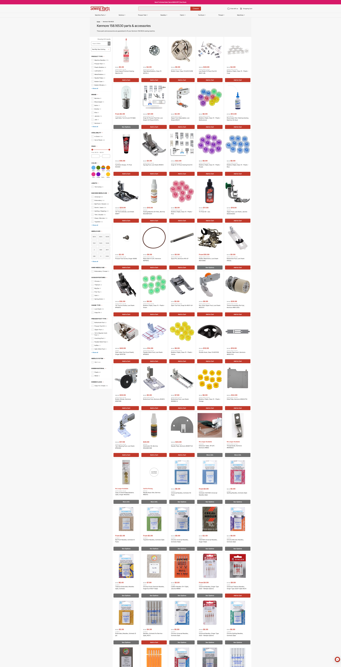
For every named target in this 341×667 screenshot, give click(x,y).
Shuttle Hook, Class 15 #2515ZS (209, 352)
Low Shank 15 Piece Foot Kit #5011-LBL (208, 72)
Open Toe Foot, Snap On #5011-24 (182, 305)
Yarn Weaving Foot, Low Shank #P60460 (124, 447)
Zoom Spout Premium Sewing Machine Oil (124, 72)
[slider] (92, 149)
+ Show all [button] (94, 88)
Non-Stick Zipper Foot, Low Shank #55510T (209, 306)
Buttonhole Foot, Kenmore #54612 (154, 399)
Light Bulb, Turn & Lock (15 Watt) (125, 118)
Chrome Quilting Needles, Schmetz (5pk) (235, 634)
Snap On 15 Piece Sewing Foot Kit (181, 165)
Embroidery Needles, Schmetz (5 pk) (125, 634)
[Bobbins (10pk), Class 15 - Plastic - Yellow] (182, 341)
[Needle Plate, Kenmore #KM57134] (182, 435)
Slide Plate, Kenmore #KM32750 (237, 399)
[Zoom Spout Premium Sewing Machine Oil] (126, 60)
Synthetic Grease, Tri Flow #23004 (123, 166)
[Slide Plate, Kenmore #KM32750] (237, 388)
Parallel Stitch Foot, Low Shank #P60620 (153, 353)
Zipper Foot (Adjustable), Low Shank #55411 (180, 119)
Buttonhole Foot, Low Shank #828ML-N (180, 400)
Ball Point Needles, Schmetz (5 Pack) (125, 541)
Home (98, 21)
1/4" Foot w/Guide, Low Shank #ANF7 (124, 213)
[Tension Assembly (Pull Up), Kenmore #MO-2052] (237, 294)
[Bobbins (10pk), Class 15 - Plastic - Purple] (209, 154)
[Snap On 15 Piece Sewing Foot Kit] (182, 154)
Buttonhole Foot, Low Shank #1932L (235, 259)
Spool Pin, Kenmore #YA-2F (179, 258)
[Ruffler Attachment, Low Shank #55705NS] (209, 247)
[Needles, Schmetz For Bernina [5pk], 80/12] (154, 622)
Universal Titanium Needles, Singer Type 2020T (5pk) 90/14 (236, 587)
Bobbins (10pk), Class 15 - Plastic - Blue (238, 166)
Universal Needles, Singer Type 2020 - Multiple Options (209, 587)
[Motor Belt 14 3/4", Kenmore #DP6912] (154, 247)
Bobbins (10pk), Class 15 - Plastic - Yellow (182, 353)
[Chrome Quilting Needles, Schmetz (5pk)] (237, 622)
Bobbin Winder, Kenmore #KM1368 (123, 400)
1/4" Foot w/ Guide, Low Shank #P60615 (124, 306)
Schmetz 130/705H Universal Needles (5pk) (208, 494)
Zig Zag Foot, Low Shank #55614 (153, 165)
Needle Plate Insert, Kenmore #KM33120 (236, 353)
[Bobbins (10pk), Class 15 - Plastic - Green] (154, 294)
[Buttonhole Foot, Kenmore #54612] (154, 388)
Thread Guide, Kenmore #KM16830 (234, 447)
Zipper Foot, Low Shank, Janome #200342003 (237, 213)
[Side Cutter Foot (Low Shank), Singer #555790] (126, 341)
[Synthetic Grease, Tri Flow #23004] (126, 154)
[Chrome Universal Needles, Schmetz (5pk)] (182, 622)
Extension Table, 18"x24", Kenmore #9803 (207, 447)
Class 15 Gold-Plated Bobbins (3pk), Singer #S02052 (124, 493)
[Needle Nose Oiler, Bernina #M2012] (154, 482)
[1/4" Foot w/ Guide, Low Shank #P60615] (126, 294)
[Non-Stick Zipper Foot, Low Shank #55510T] (209, 294)
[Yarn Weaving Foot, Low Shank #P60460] (126, 435)
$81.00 (102, 152)
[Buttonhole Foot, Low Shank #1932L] (237, 247)
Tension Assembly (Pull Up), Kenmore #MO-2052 (235, 306)
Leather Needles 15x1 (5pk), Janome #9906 (180, 587)
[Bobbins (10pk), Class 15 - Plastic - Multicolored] (209, 107)
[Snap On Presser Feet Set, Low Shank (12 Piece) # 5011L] (154, 107)
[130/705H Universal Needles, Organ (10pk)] (209, 528)
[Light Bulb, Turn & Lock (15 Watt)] (126, 107)
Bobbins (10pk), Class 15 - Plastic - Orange (210, 400)
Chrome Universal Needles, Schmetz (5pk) (179, 634)
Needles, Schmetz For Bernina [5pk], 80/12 (152, 634)
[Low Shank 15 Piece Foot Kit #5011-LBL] (209, 60)
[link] (100, 60)
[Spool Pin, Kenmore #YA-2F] (182, 247)
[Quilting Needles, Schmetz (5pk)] (237, 482)
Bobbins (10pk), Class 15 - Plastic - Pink (182, 213)
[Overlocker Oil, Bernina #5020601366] (154, 435)
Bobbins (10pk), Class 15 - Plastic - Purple (210, 166)
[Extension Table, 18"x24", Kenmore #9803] (209, 435)
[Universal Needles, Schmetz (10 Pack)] (182, 482)
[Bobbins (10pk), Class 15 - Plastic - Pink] (182, 200)
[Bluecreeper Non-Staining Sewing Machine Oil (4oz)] (237, 107)
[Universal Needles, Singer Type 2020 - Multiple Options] (209, 575)
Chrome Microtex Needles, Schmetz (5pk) (235, 541)
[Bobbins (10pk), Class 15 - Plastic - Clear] (237, 60)
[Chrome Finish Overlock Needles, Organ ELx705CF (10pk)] (154, 575)
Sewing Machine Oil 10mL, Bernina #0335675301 (154, 213)
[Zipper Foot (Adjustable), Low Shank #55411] (182, 107)
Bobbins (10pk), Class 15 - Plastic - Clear (238, 72)
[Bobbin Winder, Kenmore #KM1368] (126, 388)
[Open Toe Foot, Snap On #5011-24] (182, 294)
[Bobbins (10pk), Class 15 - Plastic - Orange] (209, 388)
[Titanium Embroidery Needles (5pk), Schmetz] (126, 575)
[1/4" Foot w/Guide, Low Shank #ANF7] (126, 200)
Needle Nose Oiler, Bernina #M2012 (151, 493)
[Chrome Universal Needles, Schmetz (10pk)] (182, 528)
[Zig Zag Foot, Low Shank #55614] (154, 154)
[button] (245, 9)
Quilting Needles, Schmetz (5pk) (237, 493)
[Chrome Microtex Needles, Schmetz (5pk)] (237, 528)
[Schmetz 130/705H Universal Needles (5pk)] (209, 482)
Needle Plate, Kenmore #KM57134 (182, 446)
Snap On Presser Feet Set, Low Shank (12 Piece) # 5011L (153, 119)
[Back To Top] (338, 664)
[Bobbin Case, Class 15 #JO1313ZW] (182, 60)
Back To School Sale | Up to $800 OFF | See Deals (170, 2)
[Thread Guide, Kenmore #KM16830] (237, 435)
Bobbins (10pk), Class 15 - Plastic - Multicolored (210, 119)
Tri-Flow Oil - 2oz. (204, 212)
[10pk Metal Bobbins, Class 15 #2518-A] (154, 60)
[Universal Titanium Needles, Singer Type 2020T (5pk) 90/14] (237, 575)
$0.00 (96, 152)
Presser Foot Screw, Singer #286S (126, 258)
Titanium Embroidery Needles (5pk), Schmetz (124, 587)
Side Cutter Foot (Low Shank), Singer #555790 (124, 353)
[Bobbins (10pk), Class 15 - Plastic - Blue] (237, 154)
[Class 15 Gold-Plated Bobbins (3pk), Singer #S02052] (126, 482)
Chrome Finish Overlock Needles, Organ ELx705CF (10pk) (153, 587)
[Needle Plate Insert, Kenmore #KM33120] (237, 341)
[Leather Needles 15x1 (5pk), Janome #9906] (182, 575)
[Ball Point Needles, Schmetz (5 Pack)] (126, 528)
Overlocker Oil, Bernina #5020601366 (150, 447)
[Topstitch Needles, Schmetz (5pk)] (154, 528)
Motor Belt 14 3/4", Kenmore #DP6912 (152, 259)
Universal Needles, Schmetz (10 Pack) (181, 494)
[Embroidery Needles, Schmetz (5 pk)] (126, 622)
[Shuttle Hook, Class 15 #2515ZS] (209, 341)
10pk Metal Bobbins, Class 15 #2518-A (152, 72)
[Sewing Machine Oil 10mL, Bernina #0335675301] (154, 200)
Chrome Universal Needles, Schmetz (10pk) (179, 541)
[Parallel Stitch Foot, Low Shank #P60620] (154, 341)
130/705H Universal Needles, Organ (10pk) (208, 541)
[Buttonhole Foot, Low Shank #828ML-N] (182, 388)
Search (196, 8)
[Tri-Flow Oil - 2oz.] (209, 200)
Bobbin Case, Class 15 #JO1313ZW (182, 71)
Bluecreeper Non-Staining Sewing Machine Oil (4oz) (237, 119)
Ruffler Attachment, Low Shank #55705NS (208, 259)
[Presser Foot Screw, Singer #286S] (126, 247)
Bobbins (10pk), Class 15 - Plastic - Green (154, 306)
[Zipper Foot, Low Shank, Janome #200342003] (237, 200)
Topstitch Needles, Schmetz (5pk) (153, 540)
